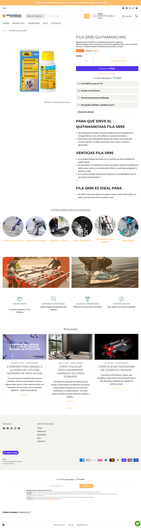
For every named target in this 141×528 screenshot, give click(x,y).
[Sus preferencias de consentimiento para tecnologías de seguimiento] (3, 524)
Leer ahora (24, 395)
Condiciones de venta (81, 525)
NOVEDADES (34, 23)
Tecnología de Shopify (8, 463)
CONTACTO (56, 23)
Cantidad (79, 56)
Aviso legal (70, 525)
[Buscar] (87, 16)
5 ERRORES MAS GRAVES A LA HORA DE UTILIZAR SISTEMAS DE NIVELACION (24, 370)
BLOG (45, 23)
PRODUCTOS (18, 23)
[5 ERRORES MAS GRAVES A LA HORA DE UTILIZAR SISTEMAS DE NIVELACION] (24, 347)
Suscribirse (87, 486)
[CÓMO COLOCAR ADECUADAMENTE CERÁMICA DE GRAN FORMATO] (70, 347)
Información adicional (85, 112)
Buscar (5, 8)
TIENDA (6, 23)
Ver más (69, 408)
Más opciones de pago (107, 74)
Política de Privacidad (49, 499)
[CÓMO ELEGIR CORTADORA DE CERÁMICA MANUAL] (116, 347)
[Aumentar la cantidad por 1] (94, 61)
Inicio (5, 31)
